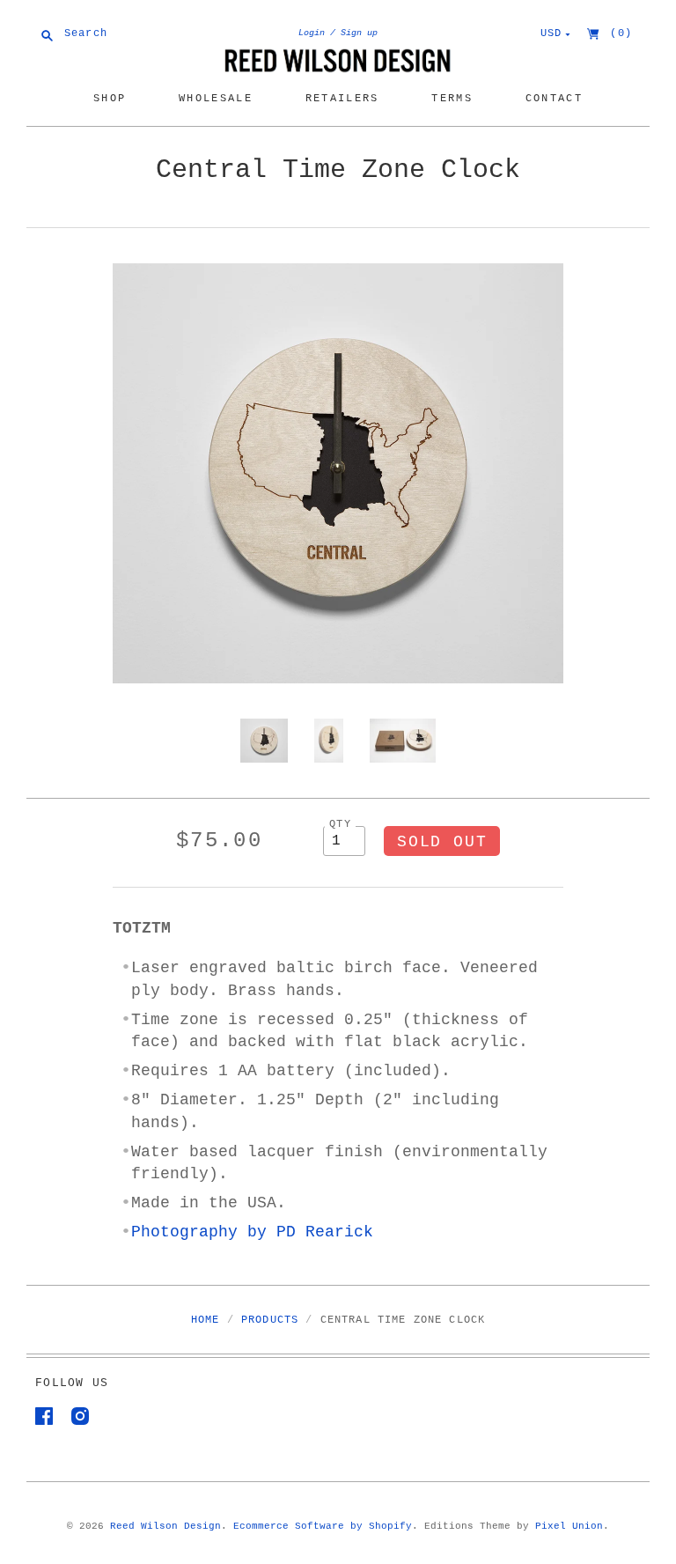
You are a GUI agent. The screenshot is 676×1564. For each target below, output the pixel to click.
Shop (109, 98)
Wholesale (216, 98)
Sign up (359, 33)
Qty (340, 824)
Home (205, 1319)
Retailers (342, 98)
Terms (452, 98)
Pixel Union (569, 1526)
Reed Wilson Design (165, 1526)
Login (311, 33)
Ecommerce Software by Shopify (322, 1526)
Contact (554, 98)
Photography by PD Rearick (252, 1232)
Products (269, 1319)
